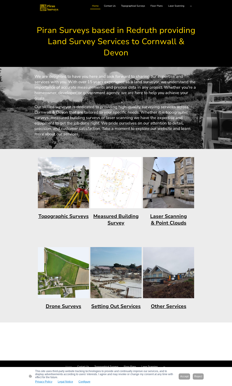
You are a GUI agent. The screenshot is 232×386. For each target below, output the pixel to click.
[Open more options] (191, 6)
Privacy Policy (43, 381)
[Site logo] (49, 8)
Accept (184, 376)
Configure (84, 381)
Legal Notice (65, 381)
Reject (198, 376)
